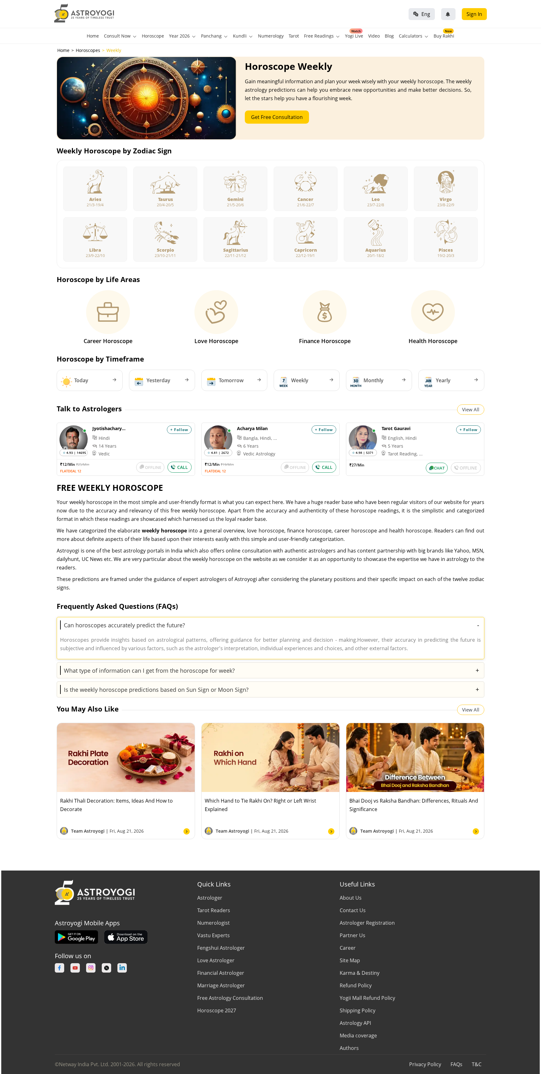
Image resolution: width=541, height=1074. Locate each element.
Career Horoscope (108, 341)
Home (93, 36)
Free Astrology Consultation (230, 997)
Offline (153, 467)
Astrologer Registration (367, 922)
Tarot (294, 36)
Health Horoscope (433, 341)
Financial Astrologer (220, 972)
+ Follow (179, 429)
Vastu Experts (213, 935)
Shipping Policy (357, 1010)
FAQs (456, 1064)
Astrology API (355, 1023)
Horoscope (153, 36)
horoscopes (88, 50)
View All (470, 409)
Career (348, 947)
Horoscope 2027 (216, 1010)
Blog (389, 36)
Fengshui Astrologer (221, 947)
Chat (439, 468)
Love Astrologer (215, 960)
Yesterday (158, 380)
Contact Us (353, 910)
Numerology (271, 36)
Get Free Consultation (277, 117)
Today (81, 380)
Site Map (350, 960)
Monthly (373, 380)
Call (182, 467)
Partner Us (352, 935)
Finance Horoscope (325, 341)
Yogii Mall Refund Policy (367, 997)
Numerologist (213, 922)
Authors (349, 1048)
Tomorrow (231, 380)
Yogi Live (354, 36)
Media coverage (358, 1035)
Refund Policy (356, 985)
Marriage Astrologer (221, 985)
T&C (477, 1064)
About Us (351, 897)
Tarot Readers (213, 910)
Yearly (443, 380)
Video (374, 36)
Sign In (474, 14)
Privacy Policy (425, 1064)
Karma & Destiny (359, 972)
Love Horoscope (216, 341)
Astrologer (209, 897)
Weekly (299, 380)
